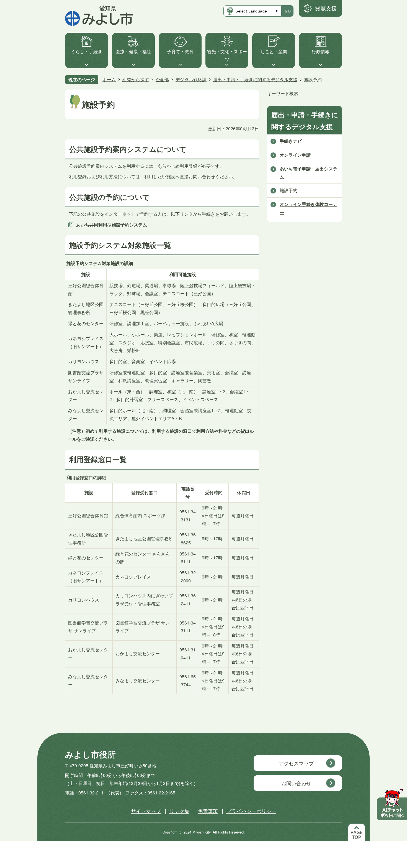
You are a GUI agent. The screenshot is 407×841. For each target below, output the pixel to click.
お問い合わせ (296, 783)
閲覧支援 (326, 8)
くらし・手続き (86, 51)
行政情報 (320, 51)
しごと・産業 (274, 51)
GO (288, 11)
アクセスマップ (296, 763)
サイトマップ (146, 810)
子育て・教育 (180, 51)
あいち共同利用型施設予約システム (111, 224)
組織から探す (135, 79)
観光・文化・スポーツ (227, 55)
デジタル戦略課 (191, 79)
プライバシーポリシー (251, 810)
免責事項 (208, 810)
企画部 (162, 79)
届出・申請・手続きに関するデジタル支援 (255, 79)
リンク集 (179, 810)
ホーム (109, 79)
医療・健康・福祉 (133, 51)
